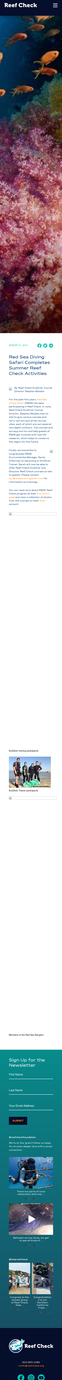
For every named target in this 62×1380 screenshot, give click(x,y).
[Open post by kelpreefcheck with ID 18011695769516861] (42, 1278)
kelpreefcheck (19, 1265)
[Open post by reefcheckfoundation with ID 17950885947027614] (31, 1172)
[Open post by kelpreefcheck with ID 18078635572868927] (19, 1278)
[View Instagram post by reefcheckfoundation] (50, 1184)
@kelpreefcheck (18, 1259)
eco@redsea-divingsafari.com (26, 478)
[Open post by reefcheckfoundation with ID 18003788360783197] (31, 1219)
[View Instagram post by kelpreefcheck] (28, 1292)
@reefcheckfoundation (22, 1137)
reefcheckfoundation (30, 1160)
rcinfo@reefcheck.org (31, 1365)
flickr (43, 500)
